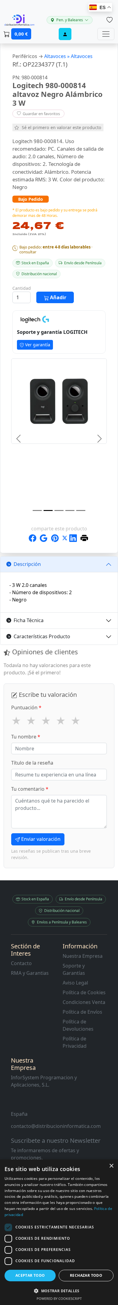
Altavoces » (57, 56)
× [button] (111, 1166)
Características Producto (42, 636)
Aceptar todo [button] (30, 1275)
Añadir (57, 297)
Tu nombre (25, 736)
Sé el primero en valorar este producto (61, 127)
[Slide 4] (69, 510)
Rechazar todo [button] (86, 1275)
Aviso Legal (75, 982)
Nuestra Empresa (83, 956)
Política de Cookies (84, 992)
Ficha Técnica (29, 620)
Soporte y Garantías (74, 969)
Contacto (21, 963)
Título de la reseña (32, 762)
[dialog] (59, 1232)
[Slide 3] (59, 510)
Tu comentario (29, 789)
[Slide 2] (48, 510)
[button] (59, 1291)
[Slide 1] (37, 510)
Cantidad (21, 288)
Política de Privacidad (75, 1042)
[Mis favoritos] (110, 20)
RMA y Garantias (30, 973)
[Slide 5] (80, 510)
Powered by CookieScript (59, 1298)
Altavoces (82, 56)
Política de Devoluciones (78, 1025)
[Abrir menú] (105, 34)
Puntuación (26, 707)
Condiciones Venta (84, 1002)
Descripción (27, 564)
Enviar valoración (40, 839)
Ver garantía (37, 345)
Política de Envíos (82, 1012)
